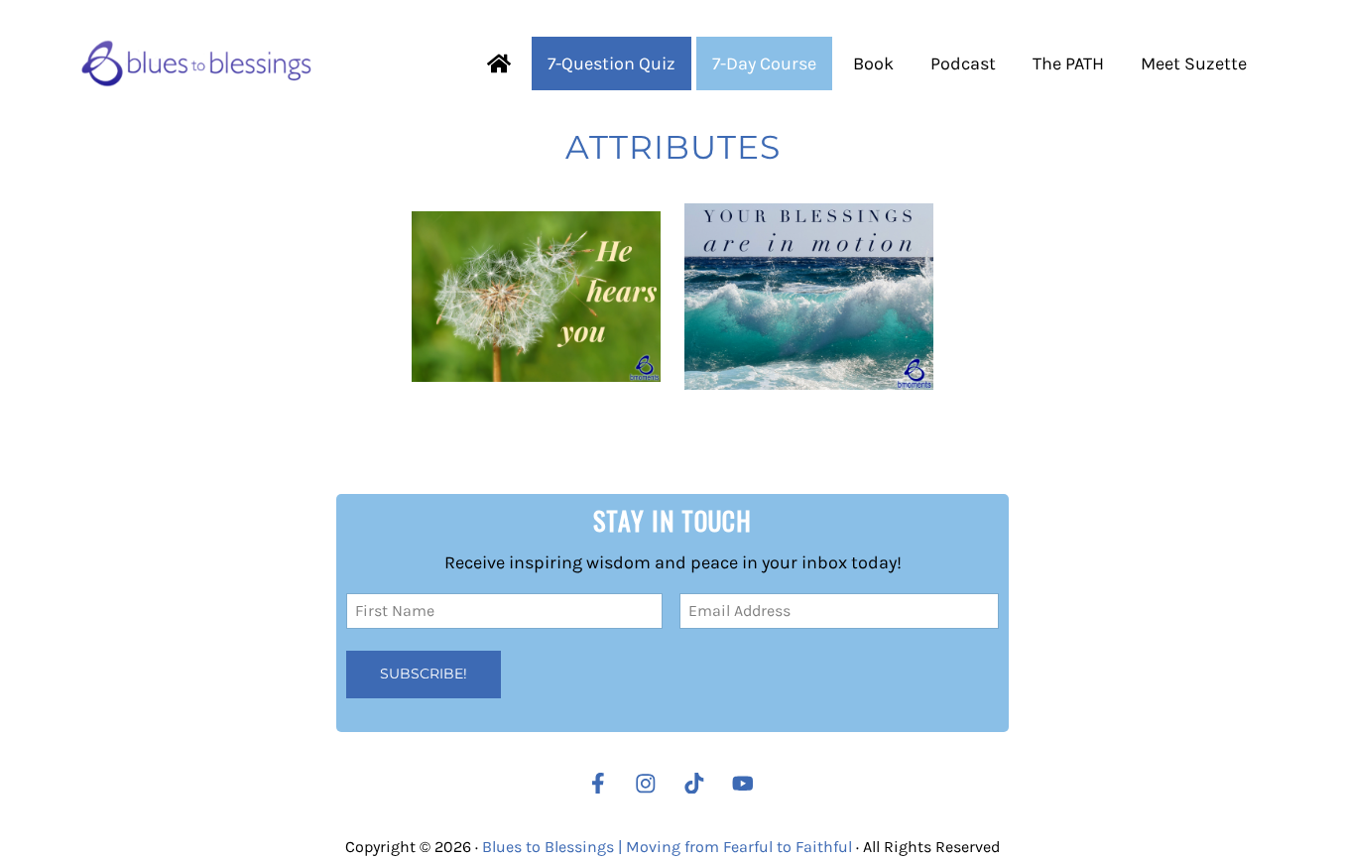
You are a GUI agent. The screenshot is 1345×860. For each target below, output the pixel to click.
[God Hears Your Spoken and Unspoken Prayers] (536, 296)
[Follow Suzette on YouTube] (748, 783)
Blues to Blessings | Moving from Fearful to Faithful (667, 846)
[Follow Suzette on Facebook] (598, 783)
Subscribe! (423, 673)
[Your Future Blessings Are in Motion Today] (808, 296)
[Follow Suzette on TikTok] (699, 783)
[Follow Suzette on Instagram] (650, 783)
